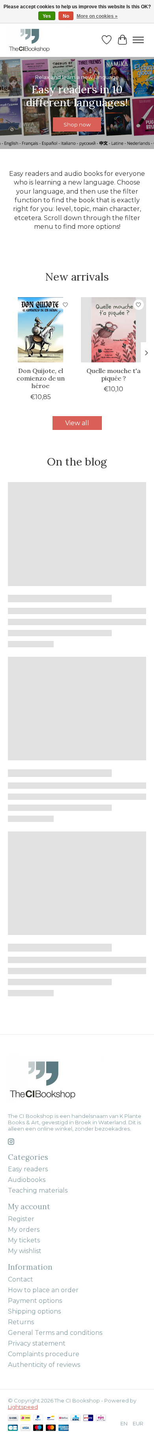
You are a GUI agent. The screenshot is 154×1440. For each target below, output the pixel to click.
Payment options (35, 1300)
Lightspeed (23, 1407)
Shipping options (34, 1311)
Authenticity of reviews (44, 1364)
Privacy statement (37, 1343)
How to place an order (43, 1290)
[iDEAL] (25, 1418)
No (66, 16)
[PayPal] (38, 1418)
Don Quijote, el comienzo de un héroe (41, 378)
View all (77, 423)
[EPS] (101, 1418)
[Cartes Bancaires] (13, 1428)
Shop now (77, 125)
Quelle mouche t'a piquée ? (113, 374)
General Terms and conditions (55, 1332)
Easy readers (28, 1169)
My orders (23, 1229)
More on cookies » (97, 16)
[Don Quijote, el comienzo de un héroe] (40, 329)
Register (21, 1219)
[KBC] (76, 1418)
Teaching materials (38, 1190)
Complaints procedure (43, 1354)
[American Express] (63, 1428)
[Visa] (26, 1428)
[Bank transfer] (13, 1418)
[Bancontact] (51, 1418)
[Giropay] (88, 1418)
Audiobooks (26, 1180)
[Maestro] (38, 1428)
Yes (47, 16)
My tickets (24, 1240)
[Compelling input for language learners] (38, 40)
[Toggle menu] (138, 40)
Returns (21, 1322)
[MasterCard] (51, 1428)
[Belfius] (63, 1418)
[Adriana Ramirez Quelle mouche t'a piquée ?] (113, 329)
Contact (20, 1279)
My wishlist (24, 1251)
